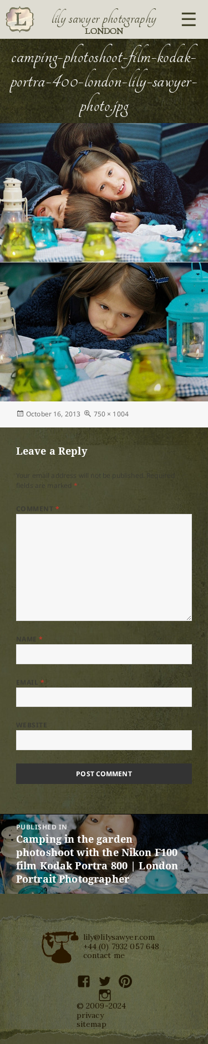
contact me (104, 955)
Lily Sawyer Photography (104, 18)
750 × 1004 (111, 414)
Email (30, 682)
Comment (37, 508)
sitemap (91, 1024)
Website (31, 725)
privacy (90, 1015)
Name (29, 639)
